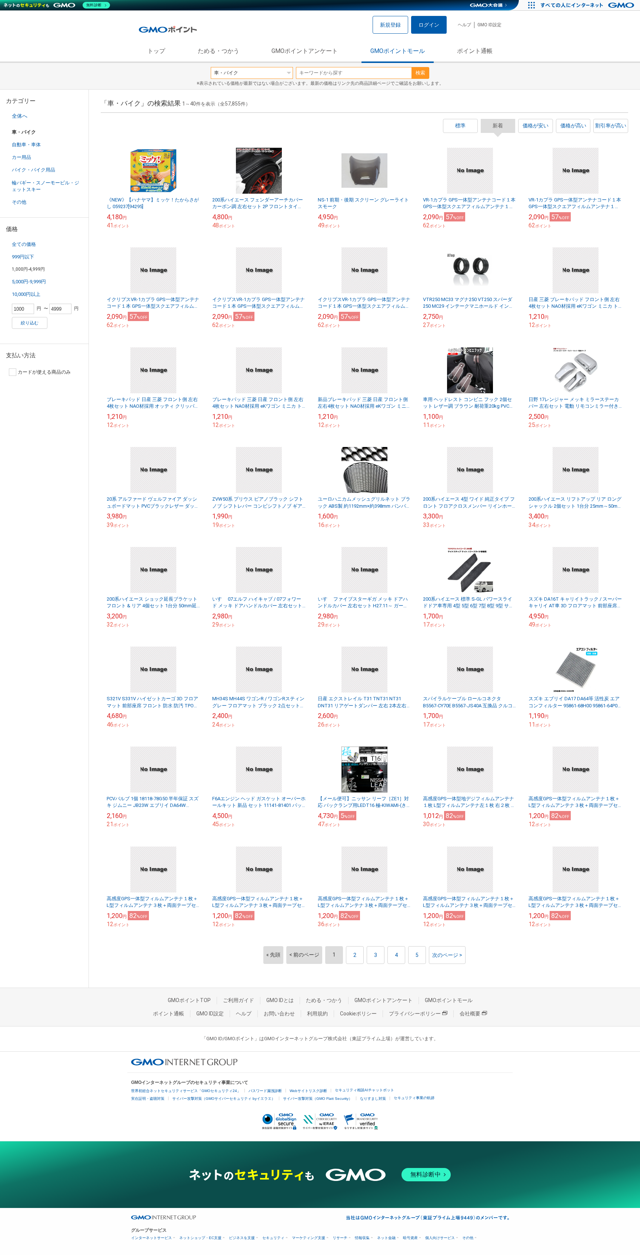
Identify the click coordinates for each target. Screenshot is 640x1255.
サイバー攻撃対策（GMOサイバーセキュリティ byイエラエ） (223, 1099)
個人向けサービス (440, 1238)
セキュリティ (273, 1238)
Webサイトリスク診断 (308, 1091)
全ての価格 (24, 244)
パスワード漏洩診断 (265, 1091)
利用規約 (317, 1014)
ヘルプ (464, 24)
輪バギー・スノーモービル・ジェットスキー (45, 186)
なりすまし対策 (373, 1099)
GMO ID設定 (489, 24)
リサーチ (340, 1238)
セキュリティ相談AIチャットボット (364, 1090)
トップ (156, 50)
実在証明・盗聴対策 (147, 1099)
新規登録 (390, 25)
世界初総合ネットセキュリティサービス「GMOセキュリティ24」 (186, 1091)
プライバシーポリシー (415, 1014)
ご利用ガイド (238, 1000)
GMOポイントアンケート (304, 50)
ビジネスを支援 (242, 1238)
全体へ (19, 116)
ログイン (429, 25)
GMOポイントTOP (189, 1000)
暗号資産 (410, 1238)
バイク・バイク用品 (33, 170)
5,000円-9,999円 (29, 281)
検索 (420, 73)
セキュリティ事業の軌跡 (414, 1098)
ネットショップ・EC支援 (200, 1238)
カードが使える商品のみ (44, 372)
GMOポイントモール (397, 50)
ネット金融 (386, 1238)
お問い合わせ (279, 1014)
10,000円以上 (26, 294)
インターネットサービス (151, 1238)
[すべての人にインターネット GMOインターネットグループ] (588, 5)
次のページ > (447, 955)
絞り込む (30, 323)
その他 (19, 202)
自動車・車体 (26, 144)
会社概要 (470, 1014)
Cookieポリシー (358, 1014)
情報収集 (362, 1238)
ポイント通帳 (475, 50)
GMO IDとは (280, 1000)
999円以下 (23, 257)
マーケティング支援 (308, 1238)
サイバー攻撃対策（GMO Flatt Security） (317, 1099)
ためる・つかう (218, 50)
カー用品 (21, 157)
